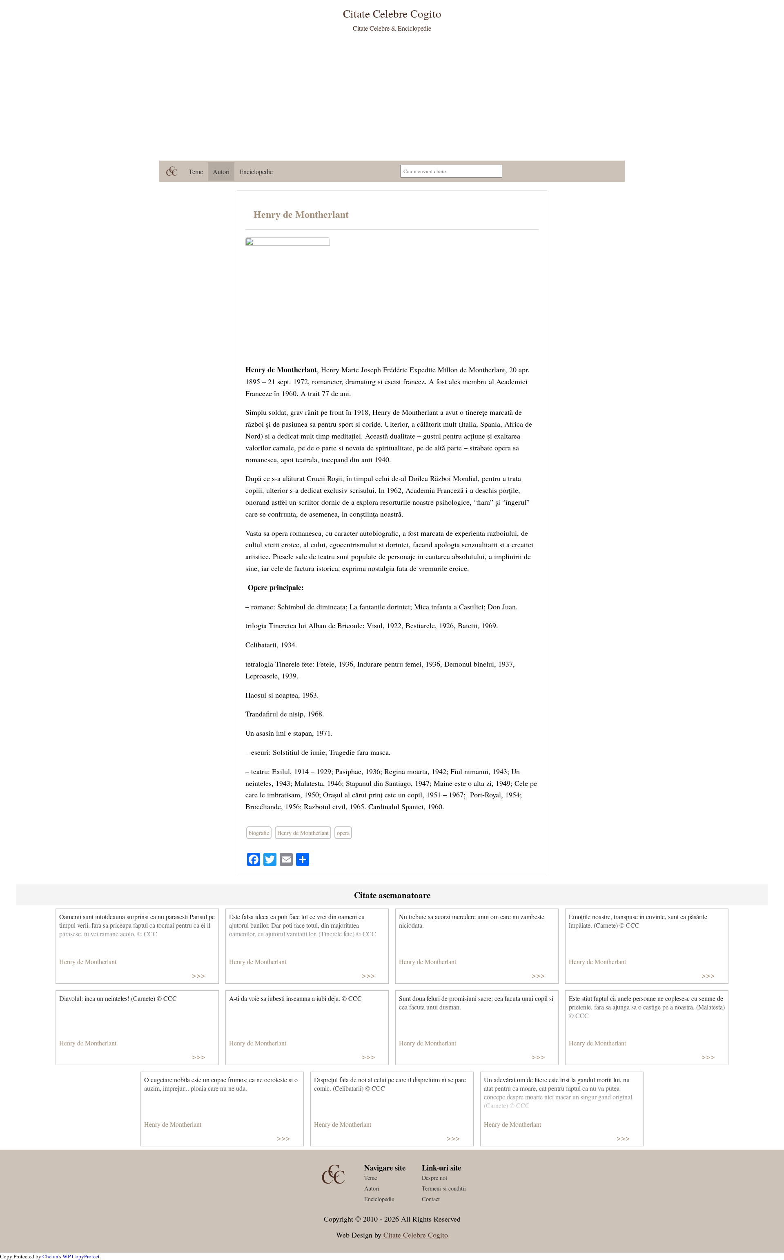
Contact (431, 1199)
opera (343, 833)
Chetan (50, 1256)
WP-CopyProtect (81, 1256)
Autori (221, 171)
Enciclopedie (256, 171)
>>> (198, 975)
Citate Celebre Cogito (415, 1235)
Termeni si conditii (444, 1188)
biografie (259, 833)
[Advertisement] (392, 99)
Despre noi (434, 1178)
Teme (196, 171)
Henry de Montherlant (301, 214)
